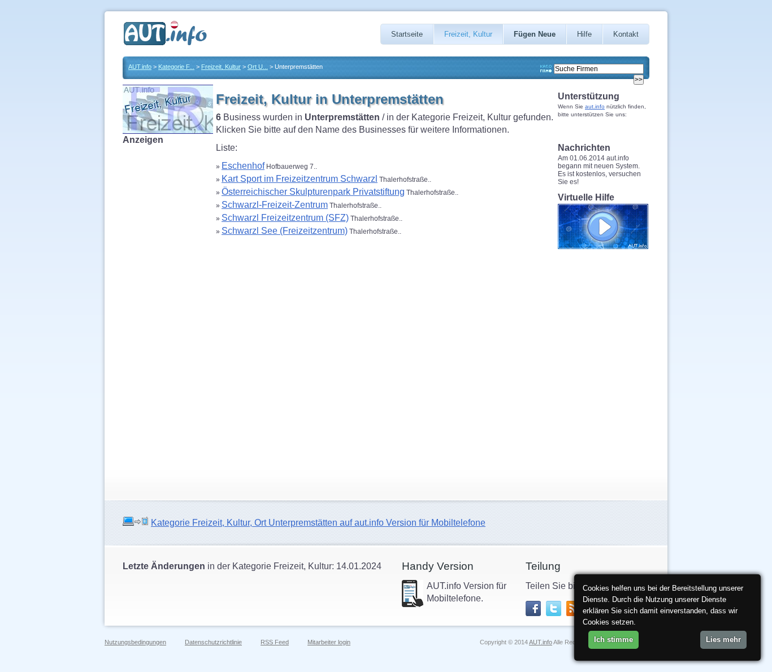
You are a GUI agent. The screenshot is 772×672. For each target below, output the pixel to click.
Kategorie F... (176, 66)
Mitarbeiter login (328, 642)
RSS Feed (275, 642)
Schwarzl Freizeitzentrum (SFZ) (285, 217)
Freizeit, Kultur (468, 34)
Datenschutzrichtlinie (213, 642)
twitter (553, 608)
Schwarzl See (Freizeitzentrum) (285, 230)
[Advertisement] (168, 315)
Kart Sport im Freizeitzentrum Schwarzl (300, 179)
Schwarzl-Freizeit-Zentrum (275, 205)
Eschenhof (243, 166)
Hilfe (584, 34)
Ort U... (258, 66)
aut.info (595, 106)
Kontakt (626, 34)
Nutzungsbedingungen (135, 642)
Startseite (407, 34)
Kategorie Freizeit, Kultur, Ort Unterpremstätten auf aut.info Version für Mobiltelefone (318, 522)
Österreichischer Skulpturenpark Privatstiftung (313, 192)
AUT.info (139, 66)
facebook (533, 608)
